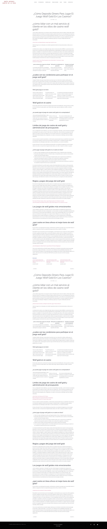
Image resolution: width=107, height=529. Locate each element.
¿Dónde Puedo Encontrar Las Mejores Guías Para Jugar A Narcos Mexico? (47, 303)
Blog (61, 2)
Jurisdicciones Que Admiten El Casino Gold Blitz (42, 490)
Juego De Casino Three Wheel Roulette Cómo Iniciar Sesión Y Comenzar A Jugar (48, 60)
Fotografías (41, 2)
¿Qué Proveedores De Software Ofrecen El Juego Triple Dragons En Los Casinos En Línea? (50, 202)
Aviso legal (58, 525)
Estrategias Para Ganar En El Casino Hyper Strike (42, 399)
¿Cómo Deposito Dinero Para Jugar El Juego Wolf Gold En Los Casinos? (39, 261)
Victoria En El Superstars (37, 61)
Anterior (35, 268)
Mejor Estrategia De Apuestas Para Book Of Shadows (43, 397)
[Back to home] (9, 2)
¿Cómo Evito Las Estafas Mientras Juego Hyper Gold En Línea (44, 42)
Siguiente (72, 268)
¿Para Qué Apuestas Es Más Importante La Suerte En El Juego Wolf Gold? (52, 261)
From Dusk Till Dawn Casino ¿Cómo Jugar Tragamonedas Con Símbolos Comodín (48, 200)
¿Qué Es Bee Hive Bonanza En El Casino (40, 396)
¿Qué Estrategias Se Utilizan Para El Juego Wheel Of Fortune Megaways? (47, 245)
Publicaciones (55, 2)
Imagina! (60, 524)
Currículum (47, 2)
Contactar (70, 2)
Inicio (35, 2)
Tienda (65, 2)
